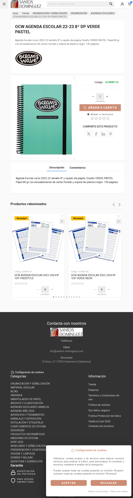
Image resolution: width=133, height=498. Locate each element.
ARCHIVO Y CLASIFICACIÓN (27, 403)
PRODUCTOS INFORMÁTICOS (28, 434)
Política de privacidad (98, 491)
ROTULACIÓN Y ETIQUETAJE (27, 422)
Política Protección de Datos (104, 415)
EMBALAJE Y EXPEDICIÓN (26, 418)
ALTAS (14, 391)
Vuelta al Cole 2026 (99, 421)
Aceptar (69, 483)
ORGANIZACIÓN (79, 13)
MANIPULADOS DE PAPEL (26, 399)
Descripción (56, 167)
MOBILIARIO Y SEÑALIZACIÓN (28, 445)
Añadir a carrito (102, 107)
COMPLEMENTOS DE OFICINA (28, 426)
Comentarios (78, 167)
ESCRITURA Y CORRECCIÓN (26, 461)
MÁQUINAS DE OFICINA (24, 438)
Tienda (25, 13)
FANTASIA (16, 395)
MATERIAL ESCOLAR (23, 387)
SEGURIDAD (17, 430)
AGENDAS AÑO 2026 (22, 410)
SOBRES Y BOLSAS (22, 457)
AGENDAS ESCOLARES (103, 13)
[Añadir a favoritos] (62, 221)
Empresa (93, 389)
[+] (107, 96)
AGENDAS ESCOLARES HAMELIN (30, 407)
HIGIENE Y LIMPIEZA (23, 453)
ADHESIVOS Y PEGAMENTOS (27, 414)
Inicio (15, 13)
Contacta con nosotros (101, 426)
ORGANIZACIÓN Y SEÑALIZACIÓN (50, 13)
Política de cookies (119, 491)
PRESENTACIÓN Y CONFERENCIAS (31, 449)
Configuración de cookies (29, 372)
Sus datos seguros (99, 410)
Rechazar (109, 483)
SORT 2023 (17, 442)
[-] (93, 96)
